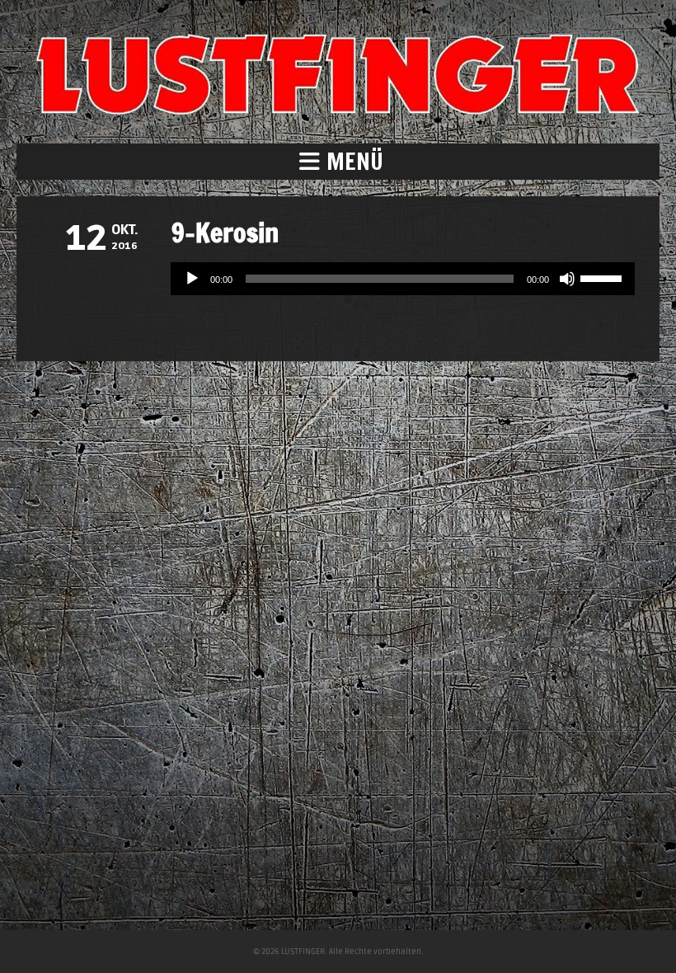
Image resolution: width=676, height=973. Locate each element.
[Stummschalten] (567, 278)
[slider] (603, 277)
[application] (403, 278)
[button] (338, 161)
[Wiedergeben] (192, 278)
